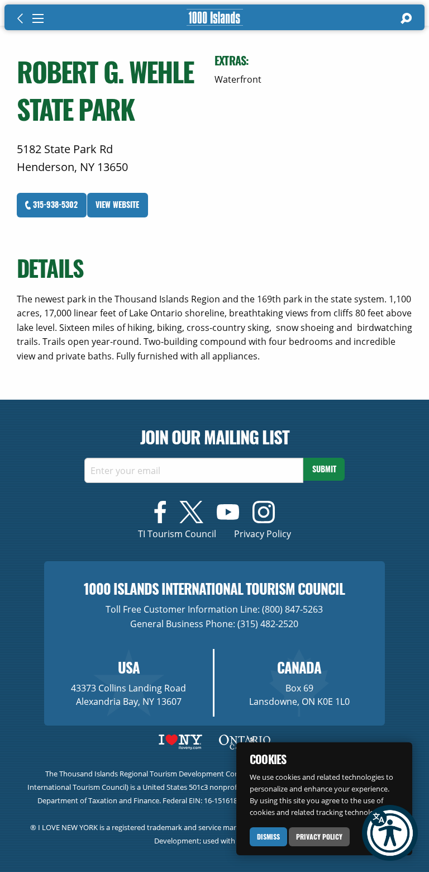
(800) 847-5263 (292, 609)
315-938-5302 (54, 204)
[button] (390, 833)
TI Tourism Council (177, 534)
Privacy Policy (319, 836)
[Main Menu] (38, 18)
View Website (117, 204)
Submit (324, 469)
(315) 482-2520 (267, 624)
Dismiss (268, 836)
